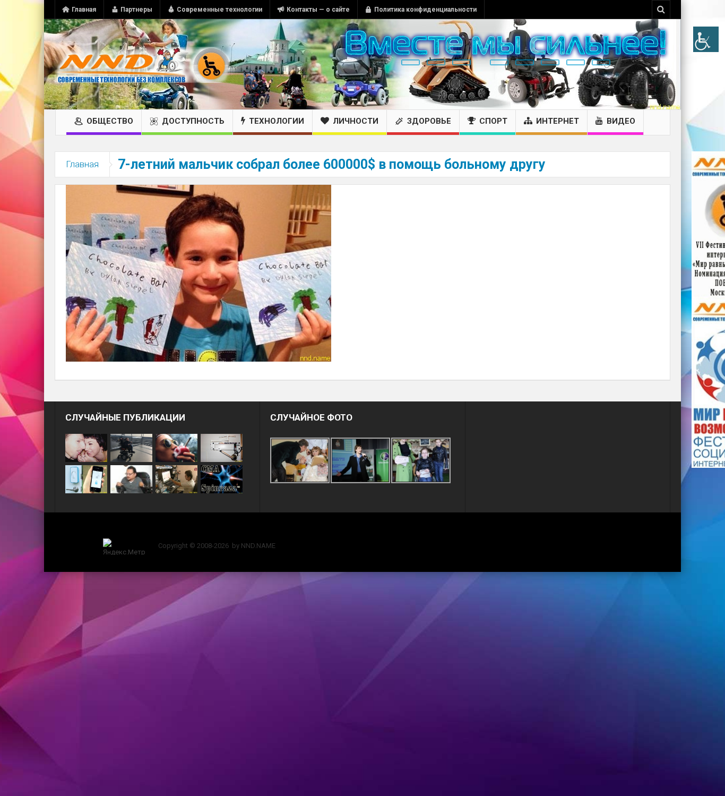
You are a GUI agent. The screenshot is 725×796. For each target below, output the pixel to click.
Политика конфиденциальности (425, 9)
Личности (355, 121)
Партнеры (136, 9)
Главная (84, 9)
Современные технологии (219, 9)
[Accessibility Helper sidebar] (706, 39)
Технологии (276, 121)
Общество (110, 121)
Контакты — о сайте (318, 9)
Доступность (193, 121)
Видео (621, 121)
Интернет (557, 121)
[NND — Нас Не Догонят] (142, 64)
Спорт (493, 121)
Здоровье (429, 121)
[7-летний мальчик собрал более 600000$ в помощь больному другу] (198, 272)
